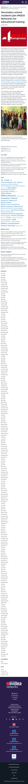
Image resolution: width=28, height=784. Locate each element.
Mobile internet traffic (7, 208)
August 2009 (3, 617)
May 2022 (3, 360)
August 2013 (3, 545)
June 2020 (3, 396)
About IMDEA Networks (14, 706)
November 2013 (4, 540)
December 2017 (4, 450)
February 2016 (4, 490)
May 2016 (3, 485)
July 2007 (3, 648)
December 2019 (4, 407)
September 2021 (4, 374)
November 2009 (4, 613)
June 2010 (3, 606)
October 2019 (4, 411)
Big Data (19, 182)
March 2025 (3, 301)
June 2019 (3, 417)
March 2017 (3, 466)
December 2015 (4, 494)
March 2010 (3, 608)
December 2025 (4, 286)
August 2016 (3, 479)
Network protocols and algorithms (12, 213)
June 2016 (3, 483)
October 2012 (4, 560)
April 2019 (3, 420)
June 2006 (3, 656)
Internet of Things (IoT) (9, 200)
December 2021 (4, 369)
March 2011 (3, 591)
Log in (2, 669)
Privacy (8, 217)
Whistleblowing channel (14, 712)
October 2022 (4, 352)
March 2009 (3, 624)
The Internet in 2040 (6, 255)
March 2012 (3, 571)
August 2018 (3, 435)
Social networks (6, 219)
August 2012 (3, 564)
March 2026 (3, 281)
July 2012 (3, 565)
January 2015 (4, 514)
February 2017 (4, 468)
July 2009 (3, 619)
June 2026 (3, 275)
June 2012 (3, 567)
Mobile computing (7, 206)
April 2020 (3, 400)
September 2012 (4, 562)
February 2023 (4, 345)
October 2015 (4, 497)
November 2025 (4, 288)
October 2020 (4, 391)
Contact (15, 693)
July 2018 (3, 437)
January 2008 (4, 643)
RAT (14, 775)
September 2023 (4, 332)
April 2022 (3, 361)
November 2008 (4, 630)
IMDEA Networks (7, 150)
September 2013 (4, 543)
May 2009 (3, 621)
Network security (5, 215)
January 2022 (4, 367)
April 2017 (3, 464)
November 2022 (4, 350)
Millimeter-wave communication (10, 204)
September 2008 (4, 634)
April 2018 (3, 442)
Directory (15, 695)
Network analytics (18, 208)
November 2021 (4, 371)
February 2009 (4, 626)
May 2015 (3, 507)
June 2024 (3, 315)
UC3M (14, 220)
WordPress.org (4, 674)
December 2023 (4, 326)
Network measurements (7, 212)
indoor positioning (20, 196)
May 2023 (3, 339)
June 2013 (3, 549)
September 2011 (4, 582)
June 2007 (3, 650)
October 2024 (4, 310)
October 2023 (4, 330)
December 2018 (4, 428)
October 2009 (4, 615)
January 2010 (4, 611)
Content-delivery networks (18, 186)
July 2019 (3, 415)
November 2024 (4, 308)
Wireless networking (8, 225)
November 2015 (4, 496)
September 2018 (4, 433)
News (11, 7)
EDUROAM (15, 697)
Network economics (5, 210)
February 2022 (4, 365)
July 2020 (3, 395)
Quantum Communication (17, 217)
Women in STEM (19, 225)
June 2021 (3, 376)
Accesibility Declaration (14, 767)
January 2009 (4, 628)
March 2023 (3, 343)
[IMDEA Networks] (5, 2)
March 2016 (3, 488)
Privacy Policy (14, 770)
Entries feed (3, 671)
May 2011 (3, 588)
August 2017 (3, 457)
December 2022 (4, 349)
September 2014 (4, 521)
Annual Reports (15, 709)
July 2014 (3, 525)
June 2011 (3, 586)
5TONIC (7, 180)
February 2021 (4, 383)
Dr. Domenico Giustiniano (19, 80)
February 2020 (4, 404)
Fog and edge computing (7, 191)
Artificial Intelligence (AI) (8, 182)
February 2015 (4, 512)
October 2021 (4, 372)
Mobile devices (18, 206)
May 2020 (3, 398)
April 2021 (3, 380)
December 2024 (4, 306)
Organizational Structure (14, 707)
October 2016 (4, 475)
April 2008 (3, 639)
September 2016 (4, 477)
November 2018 (4, 429)
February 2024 (4, 323)
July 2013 (3, 547)
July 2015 (3, 503)
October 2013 (4, 542)
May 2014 (3, 529)
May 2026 (3, 277)
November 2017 (4, 452)
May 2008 (3, 637)
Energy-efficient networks (8, 189)
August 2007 (3, 646)
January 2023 (4, 347)
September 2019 (4, 413)
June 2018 (3, 439)
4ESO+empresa (12, 59)
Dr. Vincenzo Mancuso (6, 82)
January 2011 (4, 593)
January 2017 (4, 470)
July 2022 (3, 356)
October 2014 (4, 520)
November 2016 (4, 474)
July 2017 (3, 459)
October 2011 (4, 580)
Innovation (5, 198)
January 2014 (4, 536)
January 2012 (4, 575)
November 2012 (4, 558)
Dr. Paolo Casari (19, 82)
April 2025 (3, 299)
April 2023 (3, 341)
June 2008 (3, 635)
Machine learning (6, 202)
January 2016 (4, 492)
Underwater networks (5, 221)
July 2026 (3, 273)
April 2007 (3, 652)
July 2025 (3, 293)
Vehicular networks (15, 221)
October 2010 (4, 599)
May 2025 (3, 297)
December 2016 (4, 472)
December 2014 (4, 516)
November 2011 (4, 578)
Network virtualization (17, 215)
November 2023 (4, 328)
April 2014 (3, 531)
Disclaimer (14, 772)
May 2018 (3, 440)
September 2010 (4, 600)
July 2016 (3, 481)
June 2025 (3, 295)
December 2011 (4, 577)
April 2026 (3, 279)
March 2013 (3, 554)
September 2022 (4, 354)
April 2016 (3, 486)
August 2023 (3, 334)
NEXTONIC (3, 217)
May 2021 (3, 378)
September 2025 (4, 292)
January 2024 (4, 325)
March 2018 (3, 444)
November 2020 (4, 389)
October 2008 (4, 632)
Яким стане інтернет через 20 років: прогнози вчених (13, 254)
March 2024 (3, 321)
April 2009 (3, 622)
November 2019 (4, 409)
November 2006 (4, 654)
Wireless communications (10, 223)
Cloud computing (6, 186)
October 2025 (4, 290)
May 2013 (3, 551)
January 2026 (4, 284)
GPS (16, 191)
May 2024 (3, 317)
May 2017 (3, 463)
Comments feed (4, 672)
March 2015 (3, 510)
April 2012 (3, 569)
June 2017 (3, 461)
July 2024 (3, 314)
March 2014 (3, 532)
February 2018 (4, 446)
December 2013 (4, 538)
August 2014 (3, 523)
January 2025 (4, 304)
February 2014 (4, 534)
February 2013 (4, 556)
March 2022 (3, 363)
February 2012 (4, 573)
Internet (14, 198)
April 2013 (3, 553)
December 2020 (4, 387)
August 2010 (3, 602)
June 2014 (3, 527)
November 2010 (4, 597)
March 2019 (3, 422)
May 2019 (3, 418)
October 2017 (4, 453)
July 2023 (3, 336)
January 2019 (4, 426)
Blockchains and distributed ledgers (9, 184)
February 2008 (4, 641)
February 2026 (4, 282)
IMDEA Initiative (6, 193)
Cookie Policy (14, 778)
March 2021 (3, 382)
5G (2, 180)
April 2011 (3, 589)
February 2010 (4, 610)
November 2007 (4, 645)
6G (11, 180)
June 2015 (3, 505)
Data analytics (12, 188)
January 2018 (4, 448)
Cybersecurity (4, 188)
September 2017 (4, 455)
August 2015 (3, 501)
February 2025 (4, 303)
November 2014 (4, 518)
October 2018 (4, 431)
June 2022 (3, 358)
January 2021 (4, 385)
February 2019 (4, 424)
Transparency (14, 711)
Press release (4, 663)
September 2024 (4, 312)
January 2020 (4, 406)
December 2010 (4, 595)
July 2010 (3, 604)
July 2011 (3, 584)
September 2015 (4, 499)
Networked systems (17, 210)
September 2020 (4, 393)
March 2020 (3, 402)
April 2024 (3, 319)
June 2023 (3, 338)
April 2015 (3, 509)
